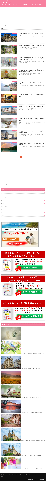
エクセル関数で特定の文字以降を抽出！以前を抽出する (31, 412)
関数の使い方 (4, 4)
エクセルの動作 (4, 197)
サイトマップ (31, 4)
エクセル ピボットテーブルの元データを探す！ (29, 455)
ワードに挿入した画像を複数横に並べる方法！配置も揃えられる (32, 353)
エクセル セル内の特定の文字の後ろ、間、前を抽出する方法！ (32, 425)
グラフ (13, 4)
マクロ (2, 209)
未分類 (2, 215)
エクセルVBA (25, 4)
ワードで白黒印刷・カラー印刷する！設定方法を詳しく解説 (31, 468)
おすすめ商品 (3, 192)
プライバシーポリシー (38, 4)
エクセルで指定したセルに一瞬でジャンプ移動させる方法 (31, 383)
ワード (2, 212)
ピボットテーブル (18, 4)
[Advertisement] (23, 16)
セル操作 (8, 4)
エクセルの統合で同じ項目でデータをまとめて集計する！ (31, 368)
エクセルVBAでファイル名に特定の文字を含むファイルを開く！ (32, 397)
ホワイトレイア (6, 2)
